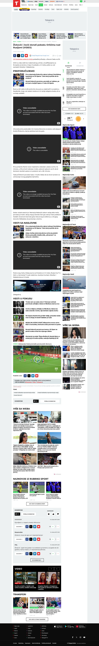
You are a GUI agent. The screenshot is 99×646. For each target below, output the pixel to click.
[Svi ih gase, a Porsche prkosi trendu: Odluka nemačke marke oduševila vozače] (66, 218)
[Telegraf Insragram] (80, 637)
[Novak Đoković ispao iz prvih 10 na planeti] (70, 36)
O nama (15, 643)
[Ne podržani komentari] (58, 514)
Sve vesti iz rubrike (37, 503)
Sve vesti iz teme (37, 619)
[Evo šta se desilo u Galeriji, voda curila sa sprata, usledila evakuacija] (25, 578)
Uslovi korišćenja (17, 386)
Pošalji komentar (49, 401)
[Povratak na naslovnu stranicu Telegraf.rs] (16, 3)
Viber (34, 382)
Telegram (39, 382)
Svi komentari (37, 560)
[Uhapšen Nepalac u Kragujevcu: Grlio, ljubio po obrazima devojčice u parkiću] (49, 578)
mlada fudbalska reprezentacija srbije (24, 392)
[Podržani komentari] (53, 514)
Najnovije (68, 125)
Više (80, 5)
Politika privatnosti (46, 643)
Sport (14, 41)
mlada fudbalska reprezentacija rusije (48, 392)
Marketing (20, 643)
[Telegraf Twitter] (76, 637)
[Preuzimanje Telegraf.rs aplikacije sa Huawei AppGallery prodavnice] (80, 626)
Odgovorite (19, 526)
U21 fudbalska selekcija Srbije (23, 59)
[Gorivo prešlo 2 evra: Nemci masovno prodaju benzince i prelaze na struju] (66, 206)
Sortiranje (50, 510)
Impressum (27, 643)
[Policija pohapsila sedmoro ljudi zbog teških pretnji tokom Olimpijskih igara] (37, 602)
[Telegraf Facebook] (72, 637)
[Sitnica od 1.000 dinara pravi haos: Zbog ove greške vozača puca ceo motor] (66, 212)
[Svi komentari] (48, 514)
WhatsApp (28, 382)
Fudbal (19, 41)
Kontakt (54, 643)
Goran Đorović (18, 395)
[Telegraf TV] (84, 637)
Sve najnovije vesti (74, 108)
